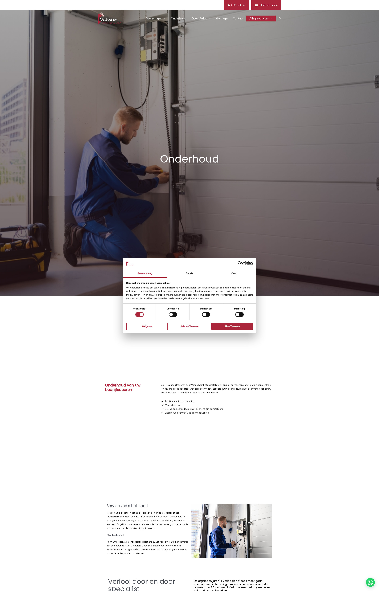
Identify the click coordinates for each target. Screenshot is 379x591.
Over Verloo (199, 18)
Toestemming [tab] (145, 273)
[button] (164, 18)
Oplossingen (154, 18)
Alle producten (259, 18)
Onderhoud (178, 18)
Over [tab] (233, 273)
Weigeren (147, 326)
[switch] (173, 314)
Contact (238, 18)
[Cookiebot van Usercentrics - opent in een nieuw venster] (240, 263)
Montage (222, 18)
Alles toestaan (232, 326)
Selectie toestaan (189, 326)
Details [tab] (189, 273)
